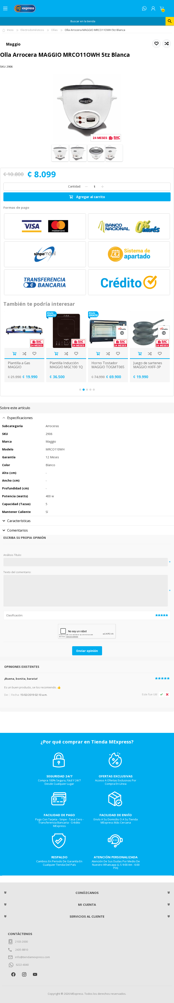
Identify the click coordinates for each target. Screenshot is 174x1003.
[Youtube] (35, 974)
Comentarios (17, 530)
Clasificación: (14, 615)
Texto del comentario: (17, 572)
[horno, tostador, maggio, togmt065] (96, 329)
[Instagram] (24, 974)
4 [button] (90, 390)
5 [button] (94, 390)
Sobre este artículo (15, 408)
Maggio (13, 44)
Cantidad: (74, 186)
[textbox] (82, 21)
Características (19, 520)
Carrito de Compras (161, 8)
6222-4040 (22, 965)
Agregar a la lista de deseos (23, 353)
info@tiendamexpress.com (32, 957)
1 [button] (80, 390)
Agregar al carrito (44, 353)
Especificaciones (20, 417)
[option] (54, 346)
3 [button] (87, 390)
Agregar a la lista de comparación (13, 353)
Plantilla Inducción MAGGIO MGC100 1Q (54, 365)
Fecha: (15, 695)
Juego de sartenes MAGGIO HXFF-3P (136, 365)
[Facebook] (13, 974)
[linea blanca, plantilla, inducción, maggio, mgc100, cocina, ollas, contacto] (54, 329)
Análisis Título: (12, 555)
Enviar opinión (87, 651)
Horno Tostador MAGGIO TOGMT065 (96, 365)
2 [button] (84, 390)
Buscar (170, 21)
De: (6, 695)
